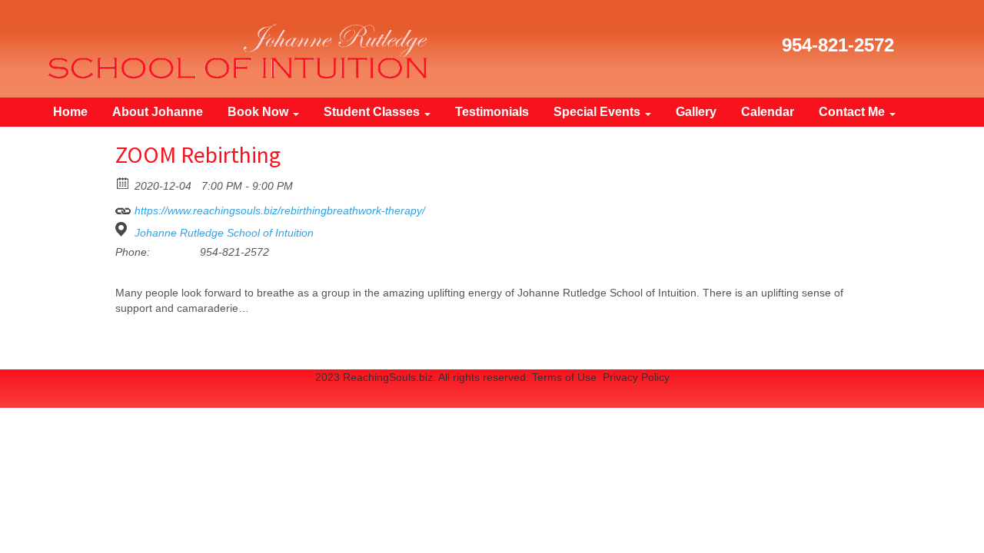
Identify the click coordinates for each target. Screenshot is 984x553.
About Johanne (157, 111)
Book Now (259, 111)
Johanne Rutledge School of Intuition (224, 233)
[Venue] (123, 229)
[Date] (123, 182)
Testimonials (492, 111)
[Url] (123, 207)
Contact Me (853, 111)
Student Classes (373, 111)
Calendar (767, 111)
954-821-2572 (838, 45)
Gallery (696, 111)
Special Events (598, 111)
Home (70, 111)
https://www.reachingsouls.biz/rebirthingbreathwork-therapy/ (278, 210)
